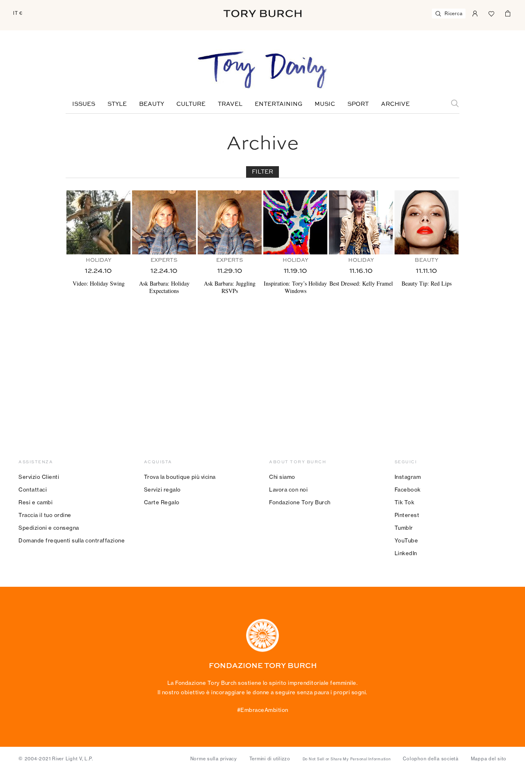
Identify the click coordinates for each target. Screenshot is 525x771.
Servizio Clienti (38, 477)
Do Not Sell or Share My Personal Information (347, 759)
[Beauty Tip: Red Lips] (427, 222)
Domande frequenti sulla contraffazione (71, 540)
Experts (164, 260)
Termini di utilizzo (269, 759)
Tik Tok (405, 502)
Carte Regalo (162, 502)
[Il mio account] (475, 13)
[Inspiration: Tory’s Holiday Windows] (295, 222)
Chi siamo (282, 477)
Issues (83, 104)
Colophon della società (431, 759)
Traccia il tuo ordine (44, 515)
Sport (358, 104)
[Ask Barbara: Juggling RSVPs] (230, 222)
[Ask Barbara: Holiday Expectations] (164, 222)
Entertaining (278, 104)
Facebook (408, 489)
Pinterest (407, 515)
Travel (230, 104)
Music (325, 104)
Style (117, 104)
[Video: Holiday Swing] (98, 222)
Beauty (151, 104)
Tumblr (404, 527)
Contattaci (32, 489)
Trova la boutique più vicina (180, 477)
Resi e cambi (35, 502)
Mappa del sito (489, 759)
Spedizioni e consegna (48, 527)
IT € (18, 13)
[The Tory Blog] (262, 70)
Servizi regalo (162, 489)
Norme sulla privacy (213, 759)
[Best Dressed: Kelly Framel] (361, 222)
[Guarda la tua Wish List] (491, 13)
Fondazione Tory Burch (300, 502)
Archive (395, 104)
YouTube (406, 540)
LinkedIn (406, 553)
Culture (190, 104)
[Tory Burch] (262, 13)
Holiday (99, 260)
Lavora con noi (288, 489)
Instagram (408, 477)
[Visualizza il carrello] (508, 13)
